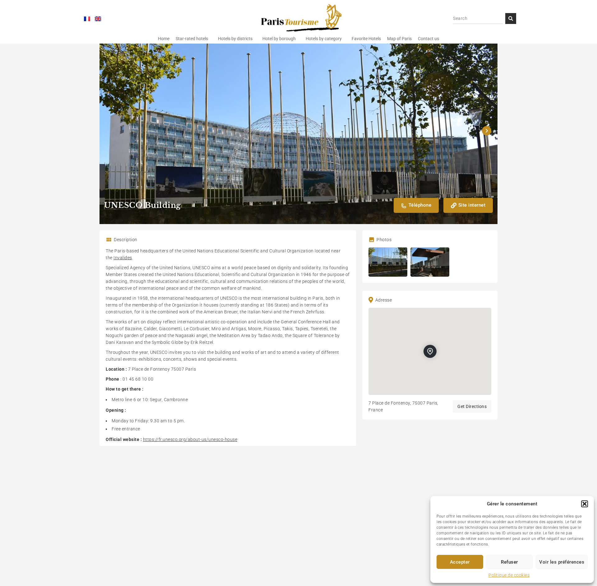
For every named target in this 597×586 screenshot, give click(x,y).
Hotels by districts (235, 38)
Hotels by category (324, 38)
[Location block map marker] (430, 351)
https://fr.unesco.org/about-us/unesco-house (190, 439)
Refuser (509, 562)
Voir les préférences (561, 562)
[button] (584, 504)
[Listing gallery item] (387, 262)
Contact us (428, 38)
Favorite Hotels (366, 38)
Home (163, 38)
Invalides (122, 257)
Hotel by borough (279, 38)
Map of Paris (399, 38)
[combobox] (478, 18)
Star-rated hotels (192, 38)
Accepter (460, 562)
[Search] (510, 18)
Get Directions (472, 406)
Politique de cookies (509, 575)
